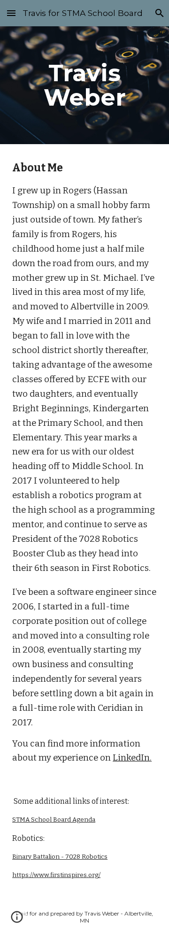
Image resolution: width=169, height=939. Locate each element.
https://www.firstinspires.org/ (56, 875)
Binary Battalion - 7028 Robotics (60, 857)
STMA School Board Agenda (53, 820)
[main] (84, 85)
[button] (11, 13)
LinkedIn (131, 758)
